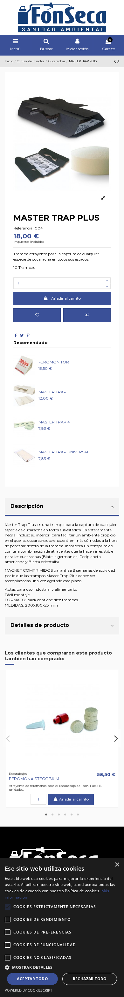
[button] (62, 967)
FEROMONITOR (53, 362)
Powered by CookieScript (28, 990)
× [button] (116, 864)
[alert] (62, 927)
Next (116, 738)
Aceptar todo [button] (32, 978)
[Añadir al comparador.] (87, 315)
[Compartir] (16, 335)
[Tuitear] (22, 335)
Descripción (26, 506)
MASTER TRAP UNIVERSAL (63, 451)
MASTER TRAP (52, 391)
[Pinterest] (28, 335)
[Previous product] (115, 61)
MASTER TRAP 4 (54, 422)
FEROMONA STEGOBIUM (34, 778)
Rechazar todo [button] (90, 978)
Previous (8, 738)
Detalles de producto (39, 625)
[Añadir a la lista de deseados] (37, 315)
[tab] (62, 507)
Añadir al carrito (66, 298)
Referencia (22, 228)
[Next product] (118, 61)
